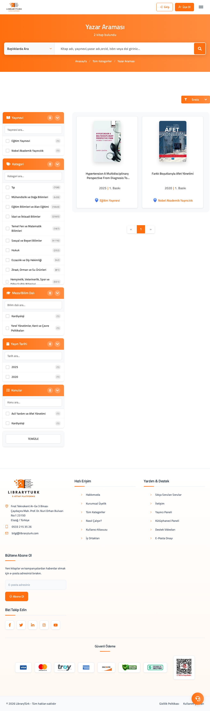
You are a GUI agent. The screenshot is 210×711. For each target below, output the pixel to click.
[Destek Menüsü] (198, 699)
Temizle (33, 439)
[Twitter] (21, 625)
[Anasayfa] (14, 7)
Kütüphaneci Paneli (167, 520)
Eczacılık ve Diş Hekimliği (26, 260)
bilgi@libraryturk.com (25, 533)
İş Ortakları (92, 538)
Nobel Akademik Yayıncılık (27, 150)
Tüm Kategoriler (102, 61)
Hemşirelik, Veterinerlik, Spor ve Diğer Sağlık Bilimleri (29, 281)
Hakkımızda (93, 494)
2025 (14, 367)
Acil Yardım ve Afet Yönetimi (28, 413)
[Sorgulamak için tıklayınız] (184, 667)
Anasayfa (81, 61)
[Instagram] (44, 625)
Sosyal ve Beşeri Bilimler (26, 240)
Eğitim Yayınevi (20, 141)
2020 (14, 377)
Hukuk (15, 250)
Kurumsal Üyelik (96, 503)
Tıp (13, 187)
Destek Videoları (165, 529)
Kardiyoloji (17, 316)
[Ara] (199, 48)
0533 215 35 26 (22, 526)
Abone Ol (18, 596)
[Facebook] (9, 625)
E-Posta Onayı (164, 538)
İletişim (159, 503)
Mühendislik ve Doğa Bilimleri (29, 197)
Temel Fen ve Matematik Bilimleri (26, 228)
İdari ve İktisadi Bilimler (25, 216)
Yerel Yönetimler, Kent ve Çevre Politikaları (30, 327)
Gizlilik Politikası (169, 703)
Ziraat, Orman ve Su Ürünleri (28, 269)
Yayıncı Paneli (163, 512)
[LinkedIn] (32, 625)
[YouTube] (55, 625)
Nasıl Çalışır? (94, 520)
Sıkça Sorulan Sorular (168, 494)
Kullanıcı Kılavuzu (96, 529)
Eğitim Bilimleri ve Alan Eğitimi (30, 206)
